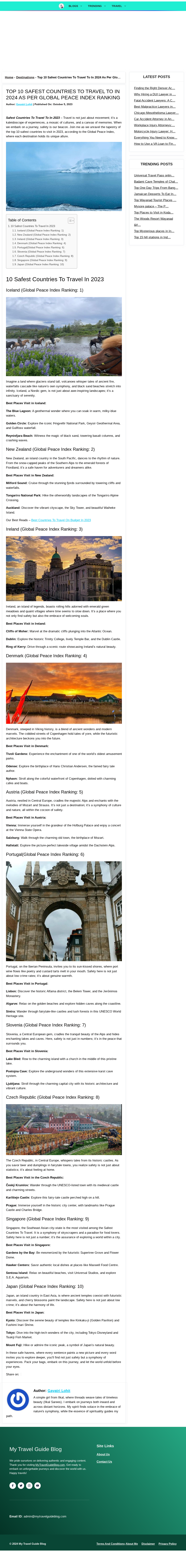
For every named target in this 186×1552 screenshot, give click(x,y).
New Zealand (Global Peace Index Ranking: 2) (44, 234)
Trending (95, 6)
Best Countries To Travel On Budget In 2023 (61, 520)
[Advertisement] (93, 41)
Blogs (73, 6)
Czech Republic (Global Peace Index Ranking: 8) (45, 256)
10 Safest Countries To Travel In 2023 (33, 226)
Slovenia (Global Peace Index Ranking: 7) (41, 251)
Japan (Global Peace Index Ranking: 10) (40, 264)
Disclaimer (148, 1543)
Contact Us (104, 1461)
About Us (103, 1454)
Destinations (25, 77)
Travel (117, 6)
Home (9, 77)
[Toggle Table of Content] (69, 221)
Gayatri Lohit (24, 104)
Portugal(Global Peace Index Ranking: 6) (40, 247)
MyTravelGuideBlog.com (50, 1464)
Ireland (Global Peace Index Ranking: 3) (40, 239)
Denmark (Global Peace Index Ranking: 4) (41, 243)
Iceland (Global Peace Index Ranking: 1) (40, 230)
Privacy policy (168, 1543)
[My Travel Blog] (61, 6)
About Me (132, 1543)
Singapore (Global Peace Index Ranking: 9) (42, 260)
